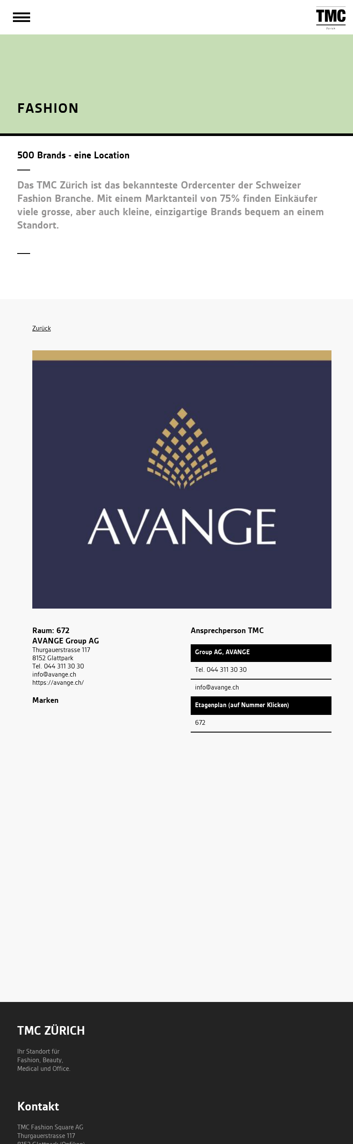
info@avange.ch (54, 674)
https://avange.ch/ (58, 683)
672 (200, 723)
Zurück (41, 328)
